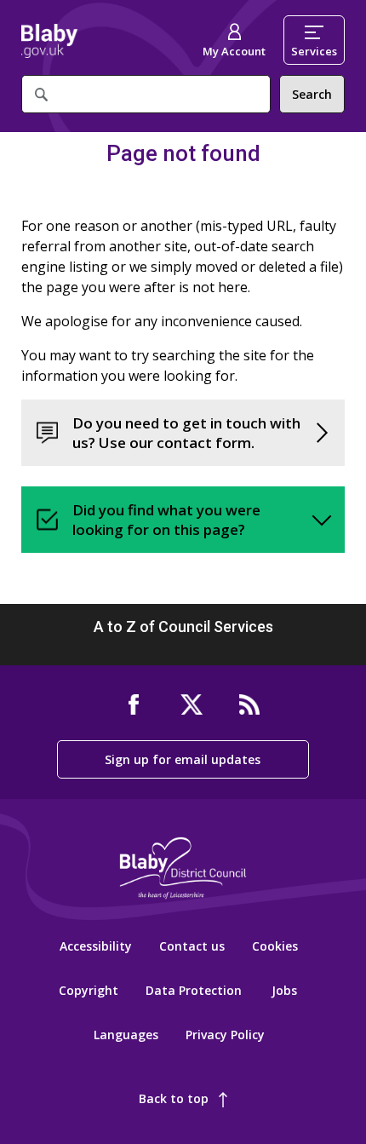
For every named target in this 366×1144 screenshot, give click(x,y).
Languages (126, 1034)
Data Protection (194, 990)
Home (49, 41)
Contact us (192, 946)
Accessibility (96, 946)
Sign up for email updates (182, 759)
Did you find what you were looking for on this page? (166, 519)
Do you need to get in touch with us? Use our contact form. (186, 432)
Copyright (88, 990)
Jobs (284, 990)
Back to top (174, 1098)
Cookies (275, 946)
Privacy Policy (225, 1034)
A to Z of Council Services (183, 626)
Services (314, 51)
